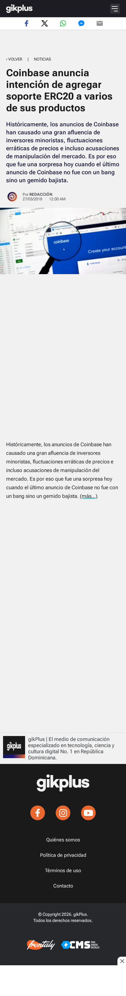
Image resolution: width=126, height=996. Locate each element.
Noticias (42, 59)
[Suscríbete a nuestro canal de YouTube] (88, 812)
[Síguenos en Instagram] (63, 812)
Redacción (40, 194)
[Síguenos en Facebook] (37, 812)
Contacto (63, 886)
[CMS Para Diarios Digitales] (80, 945)
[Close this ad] (121, 961)
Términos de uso (63, 870)
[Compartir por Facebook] (26, 23)
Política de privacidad (63, 855)
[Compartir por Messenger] (81, 23)
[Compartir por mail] (100, 23)
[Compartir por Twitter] (45, 23)
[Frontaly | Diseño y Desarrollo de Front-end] (41, 945)
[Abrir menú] (115, 9)
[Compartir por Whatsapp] (63, 23)
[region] (63, 43)
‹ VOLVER (14, 59)
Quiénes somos (63, 839)
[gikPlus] (19, 8)
